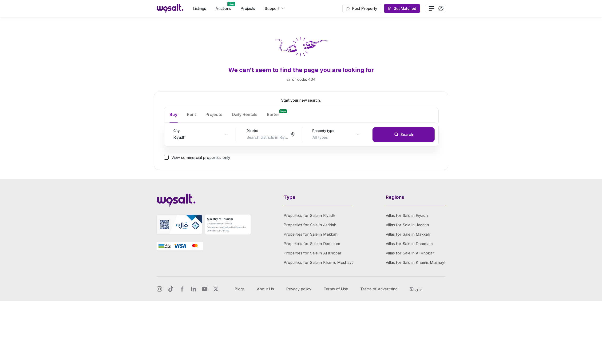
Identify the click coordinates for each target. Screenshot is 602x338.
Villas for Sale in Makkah (408, 234)
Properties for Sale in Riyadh (309, 215)
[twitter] (216, 289)
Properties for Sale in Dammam (312, 243)
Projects (248, 8)
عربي (419, 289)
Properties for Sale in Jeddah (310, 225)
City (176, 131)
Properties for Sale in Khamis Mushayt (318, 262)
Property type (323, 131)
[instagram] (159, 289)
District (252, 131)
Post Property (364, 8)
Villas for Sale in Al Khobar (410, 253)
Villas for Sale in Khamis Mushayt (415, 262)
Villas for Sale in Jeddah (407, 225)
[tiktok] (171, 289)
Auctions (223, 8)
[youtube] (204, 289)
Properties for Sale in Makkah (310, 234)
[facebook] (182, 289)
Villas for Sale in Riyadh (407, 215)
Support (272, 8)
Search (406, 134)
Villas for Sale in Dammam (409, 243)
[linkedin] (193, 289)
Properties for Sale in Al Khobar (312, 253)
